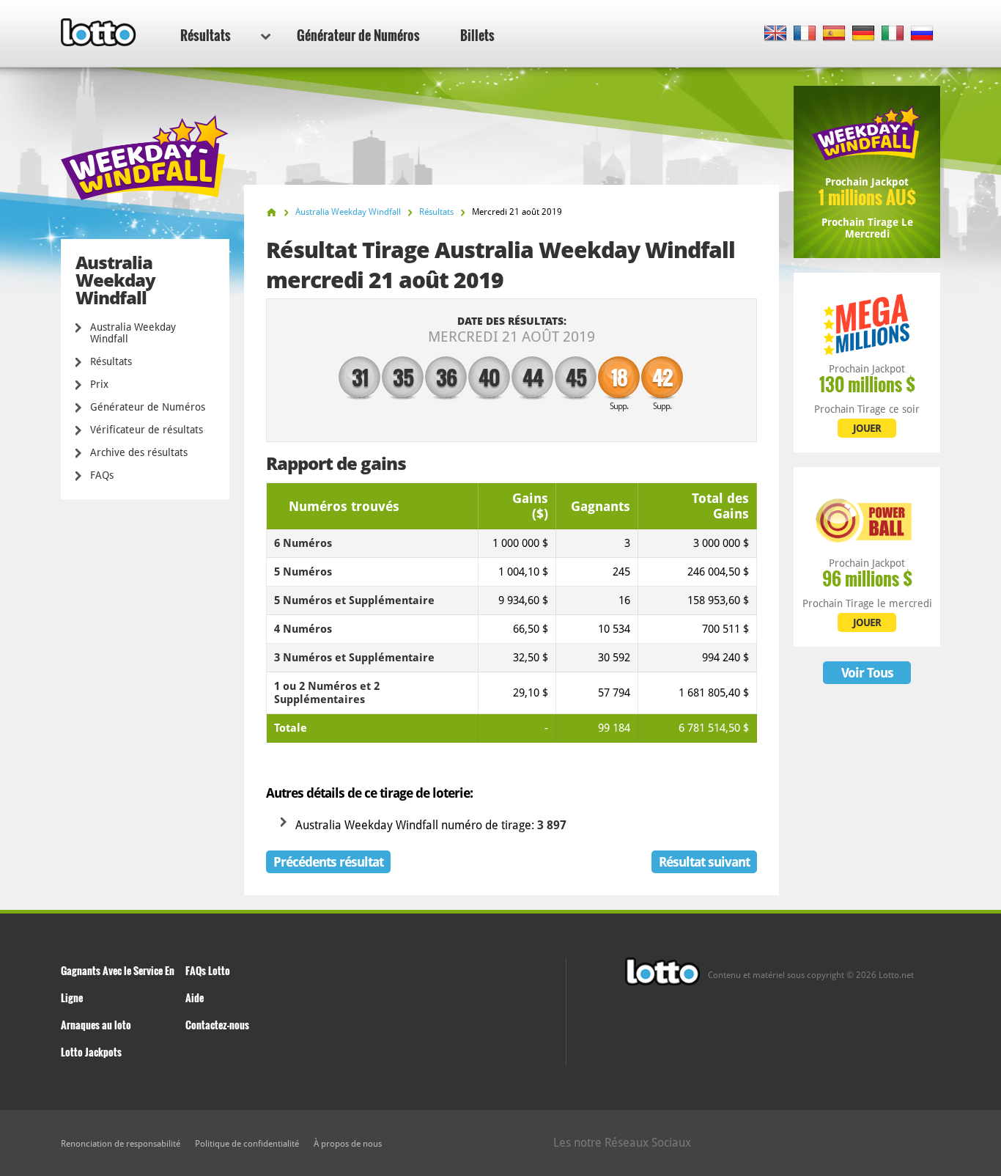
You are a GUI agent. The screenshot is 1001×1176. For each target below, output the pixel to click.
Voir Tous (867, 672)
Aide (194, 997)
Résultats (205, 35)
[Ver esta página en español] (834, 34)
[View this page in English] (775, 34)
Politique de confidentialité (247, 1144)
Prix (99, 384)
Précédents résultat (328, 862)
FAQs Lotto (207, 970)
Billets (477, 35)
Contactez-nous (217, 1024)
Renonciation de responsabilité (120, 1144)
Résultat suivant (704, 862)
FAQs (102, 475)
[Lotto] (271, 212)
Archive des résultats (139, 452)
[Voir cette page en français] (805, 34)
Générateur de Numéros (358, 35)
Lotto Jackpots (91, 1051)
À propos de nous (348, 1144)
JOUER (867, 428)
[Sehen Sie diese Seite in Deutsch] (863, 34)
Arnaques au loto (96, 1024)
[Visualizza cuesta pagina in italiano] (893, 34)
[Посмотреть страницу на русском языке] (922, 34)
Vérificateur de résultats (146, 430)
